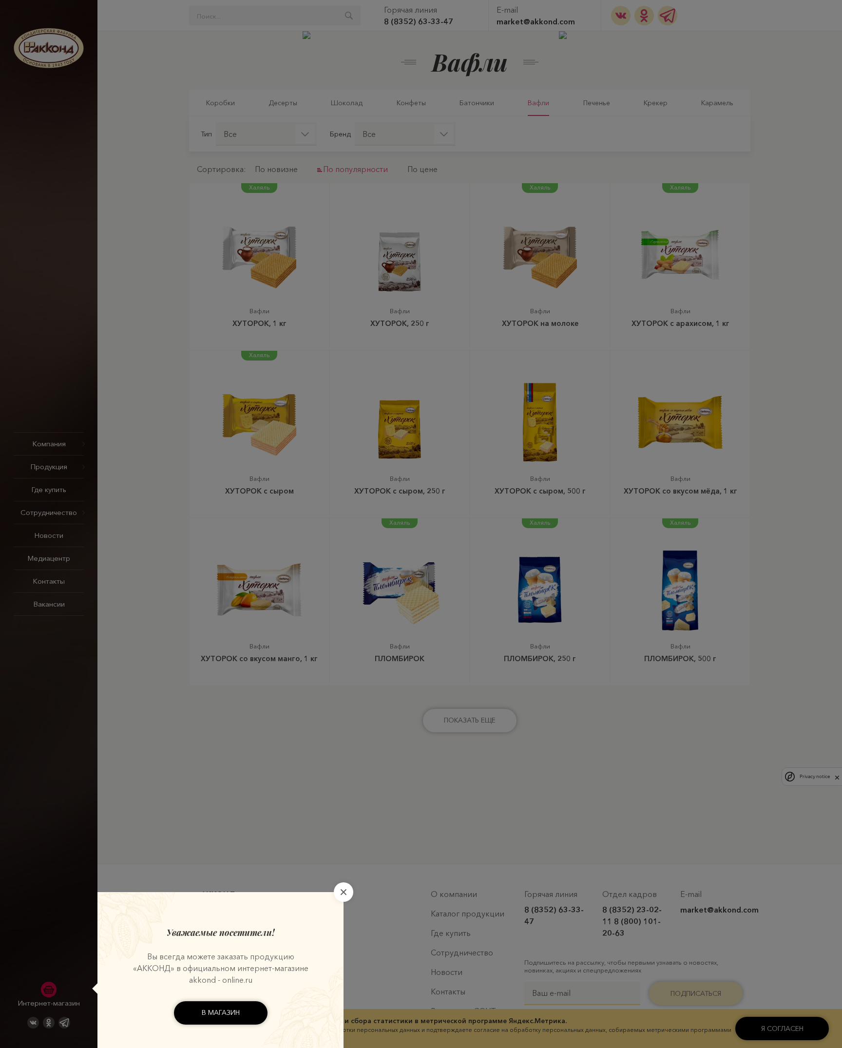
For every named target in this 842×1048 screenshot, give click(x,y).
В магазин (221, 1012)
